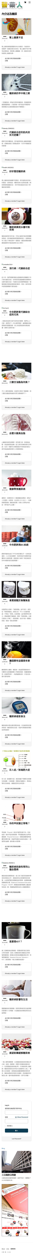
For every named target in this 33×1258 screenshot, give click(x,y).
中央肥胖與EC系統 (19, 545)
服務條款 (13, 1249)
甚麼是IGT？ (17, 941)
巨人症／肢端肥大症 (19, 770)
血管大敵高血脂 (17, 433)
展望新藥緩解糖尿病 (19, 1053)
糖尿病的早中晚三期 (19, 93)
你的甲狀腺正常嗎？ (19, 823)
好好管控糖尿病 (17, 171)
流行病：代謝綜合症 (19, 268)
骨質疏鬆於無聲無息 (19, 600)
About (3, 1249)
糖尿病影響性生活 (18, 999)
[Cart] (25, 2)
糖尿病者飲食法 (17, 716)
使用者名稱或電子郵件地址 (13, 1108)
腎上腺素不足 (16, 37)
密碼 (6, 1117)
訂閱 (6, 60)
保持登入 (10, 1126)
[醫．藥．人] (12, 8)
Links (7, 1249)
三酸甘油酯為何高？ (19, 382)
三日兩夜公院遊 (9, 1175)
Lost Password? (16, 1138)
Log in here (21, 67)
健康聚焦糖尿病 (17, 489)
